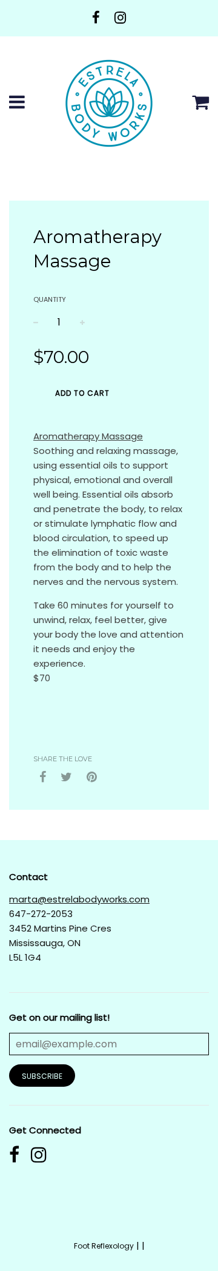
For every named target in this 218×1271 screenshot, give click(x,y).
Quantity (49, 299)
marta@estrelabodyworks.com (79, 899)
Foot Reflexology (104, 1246)
